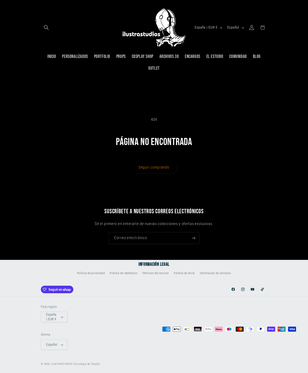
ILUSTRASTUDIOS (62, 364)
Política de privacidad (91, 273)
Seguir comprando (153, 167)
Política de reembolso (123, 273)
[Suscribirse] (193, 238)
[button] (46, 27)
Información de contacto (215, 273)
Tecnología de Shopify (86, 364)
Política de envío (184, 273)
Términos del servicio (155, 273)
